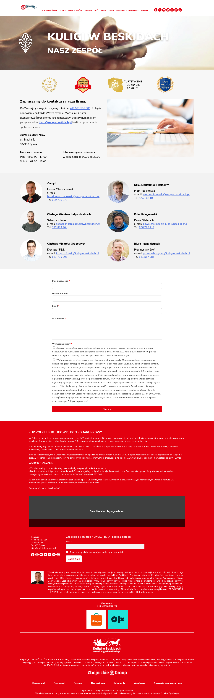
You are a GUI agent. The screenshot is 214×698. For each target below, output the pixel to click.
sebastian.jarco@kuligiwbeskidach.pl (78, 224)
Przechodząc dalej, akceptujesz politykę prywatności (96, 552)
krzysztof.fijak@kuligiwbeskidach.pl (77, 253)
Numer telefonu (61, 293)
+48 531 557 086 (80, 108)
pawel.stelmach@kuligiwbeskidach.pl (165, 224)
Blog (111, 10)
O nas (62, 10)
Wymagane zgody (62, 344)
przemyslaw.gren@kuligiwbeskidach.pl (166, 253)
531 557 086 (146, 257)
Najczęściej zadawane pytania (168, 683)
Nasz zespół (59, 683)
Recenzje (78, 683)
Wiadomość (59, 318)
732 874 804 (59, 227)
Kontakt (145, 10)
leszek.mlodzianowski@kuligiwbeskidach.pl (73, 196)
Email (55, 306)
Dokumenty (119, 683)
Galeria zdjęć (91, 10)
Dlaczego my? (38, 683)
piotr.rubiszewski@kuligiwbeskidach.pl (166, 194)
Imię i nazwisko (61, 281)
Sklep (103, 10)
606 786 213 (146, 227)
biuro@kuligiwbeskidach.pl (55, 122)
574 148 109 (146, 198)
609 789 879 (59, 200)
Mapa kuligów (75, 10)
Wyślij (107, 409)
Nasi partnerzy (98, 683)
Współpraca (139, 683)
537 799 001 (59, 257)
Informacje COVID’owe (127, 10)
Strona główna (49, 10)
